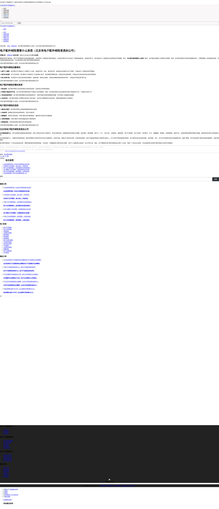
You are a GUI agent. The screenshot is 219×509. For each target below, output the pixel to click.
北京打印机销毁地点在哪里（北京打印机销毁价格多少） (20, 285)
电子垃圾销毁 (7, 251)
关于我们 (6, 430)
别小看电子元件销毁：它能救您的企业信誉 (16, 169)
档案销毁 (6, 249)
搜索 (1, 176)
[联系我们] (5, 491)
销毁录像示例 (7, 460)
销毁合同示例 (7, 455)
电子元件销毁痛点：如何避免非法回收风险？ (17, 167)
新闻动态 (6, 15)
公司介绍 (6, 467)
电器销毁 (6, 238)
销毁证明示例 (7, 457)
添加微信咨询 (7, 499)
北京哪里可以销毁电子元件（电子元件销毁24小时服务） (20, 278)
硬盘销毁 (6, 234)
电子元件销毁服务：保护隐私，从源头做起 (16, 171)
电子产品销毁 (7, 227)
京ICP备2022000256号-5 (128, 485)
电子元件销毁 (7, 229)
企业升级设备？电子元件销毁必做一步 (15, 173)
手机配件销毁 (7, 233)
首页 (4, 8)
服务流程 (6, 12)
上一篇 (2, 156)
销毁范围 (6, 10)
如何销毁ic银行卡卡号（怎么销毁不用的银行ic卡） (18, 292)
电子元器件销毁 (8, 240)
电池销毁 (6, 236)
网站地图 (117, 485)
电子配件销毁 (8, 154)
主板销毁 (6, 231)
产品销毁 (6, 245)
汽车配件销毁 (7, 247)
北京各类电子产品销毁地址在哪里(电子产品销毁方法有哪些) (21, 263)
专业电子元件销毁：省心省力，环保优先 (15, 166)
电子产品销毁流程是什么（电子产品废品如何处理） (19, 270)
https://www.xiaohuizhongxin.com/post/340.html (15, 151)
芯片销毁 (6, 252)
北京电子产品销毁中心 (107, 485)
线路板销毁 (6, 448)
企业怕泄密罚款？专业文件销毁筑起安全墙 (16, 164)
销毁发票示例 (7, 458)
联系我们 (6, 17)
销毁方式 (6, 14)
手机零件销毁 (7, 242)
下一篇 (6, 156)
